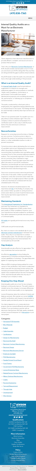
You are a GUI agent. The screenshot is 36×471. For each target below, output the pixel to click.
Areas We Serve (18, 446)
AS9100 (30, 296)
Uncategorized (8, 392)
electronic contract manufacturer (11, 232)
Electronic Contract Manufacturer (21, 66)
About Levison (18, 436)
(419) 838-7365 (18, 13)
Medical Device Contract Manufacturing (15, 373)
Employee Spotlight (9, 354)
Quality (5, 379)
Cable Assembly (8, 331)
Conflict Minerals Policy (18, 460)
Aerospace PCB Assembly (11, 321)
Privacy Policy (14, 468)
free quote (25, 312)
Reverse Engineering (9, 383)
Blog (18, 440)
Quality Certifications (18, 444)
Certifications (7, 334)
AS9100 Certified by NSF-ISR (18, 422)
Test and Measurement (10, 386)
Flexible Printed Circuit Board (12, 360)
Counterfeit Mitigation (18, 456)
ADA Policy (23, 468)
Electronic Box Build (9, 341)
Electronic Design (8, 347)
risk (12, 189)
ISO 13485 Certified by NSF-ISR (18, 428)
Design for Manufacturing (11, 338)
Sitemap (30, 466)
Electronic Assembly (18, 438)
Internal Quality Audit (9, 86)
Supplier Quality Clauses (18, 458)
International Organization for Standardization (18, 204)
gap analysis (13, 254)
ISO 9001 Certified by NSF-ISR (18, 424)
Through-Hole (7, 389)
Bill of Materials (7, 325)
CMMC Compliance (18, 430)
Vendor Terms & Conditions (18, 454)
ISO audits (4, 220)
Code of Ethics (18, 452)
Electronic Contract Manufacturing (14, 344)
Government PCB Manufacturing (13, 367)
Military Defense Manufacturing (13, 376)
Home (13, 3)
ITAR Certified (18, 426)
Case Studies (18, 442)
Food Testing (7, 363)
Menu (30, 18)
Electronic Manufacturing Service (13, 350)
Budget (5, 328)
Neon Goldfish (22, 469)
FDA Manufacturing (9, 357)
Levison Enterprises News (11, 370)
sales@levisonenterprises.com (18, 415)
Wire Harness (7, 396)
